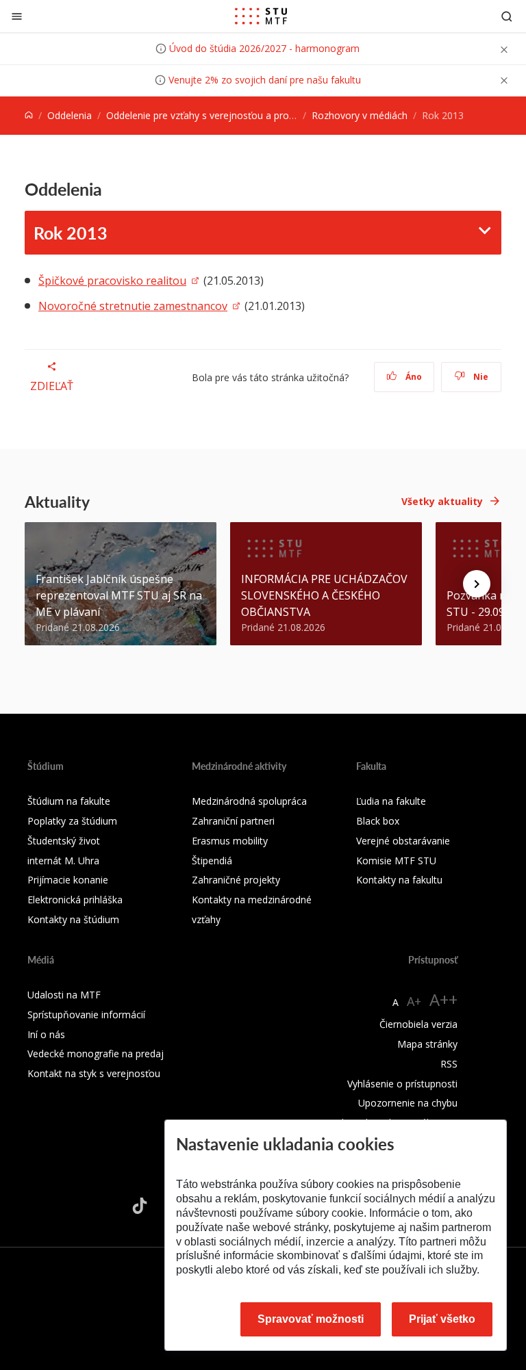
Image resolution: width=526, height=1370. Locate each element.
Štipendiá (212, 860)
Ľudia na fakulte (391, 800)
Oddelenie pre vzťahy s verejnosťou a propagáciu (214, 115)
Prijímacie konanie (67, 879)
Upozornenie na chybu (408, 1102)
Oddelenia (69, 115)
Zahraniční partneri (233, 820)
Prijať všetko (442, 1319)
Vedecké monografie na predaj (95, 1053)
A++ (443, 999)
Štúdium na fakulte (68, 800)
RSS (449, 1063)
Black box (377, 820)
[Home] (29, 115)
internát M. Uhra (63, 860)
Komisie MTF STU (396, 860)
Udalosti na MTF (64, 994)
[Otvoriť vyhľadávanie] (507, 16)
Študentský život (63, 840)
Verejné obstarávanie (403, 840)
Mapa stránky (427, 1043)
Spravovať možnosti (311, 1319)
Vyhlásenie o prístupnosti (402, 1083)
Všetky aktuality (442, 501)
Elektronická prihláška (75, 899)
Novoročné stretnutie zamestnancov (132, 305)
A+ (414, 1001)
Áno (412, 377)
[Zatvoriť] (17, 16)
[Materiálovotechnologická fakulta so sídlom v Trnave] (261, 16)
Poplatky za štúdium (72, 820)
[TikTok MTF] (140, 1205)
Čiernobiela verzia (418, 1024)
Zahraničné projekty (236, 879)
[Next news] (476, 583)
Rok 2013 (71, 232)
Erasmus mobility (230, 840)
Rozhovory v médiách (360, 115)
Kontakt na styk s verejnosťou (93, 1073)
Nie (479, 377)
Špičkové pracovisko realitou (112, 280)
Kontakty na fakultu (399, 879)
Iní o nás (46, 1034)
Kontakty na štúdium (73, 919)
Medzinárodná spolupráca (249, 800)
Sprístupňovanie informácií (86, 1014)
